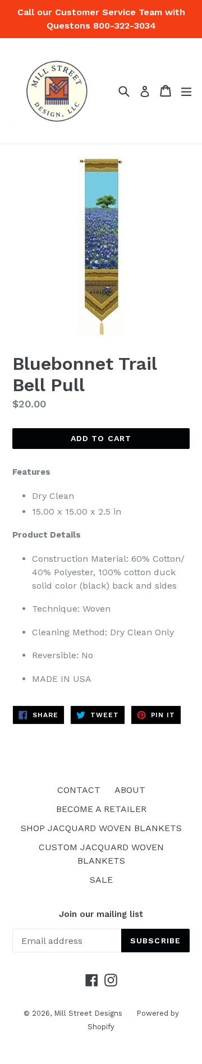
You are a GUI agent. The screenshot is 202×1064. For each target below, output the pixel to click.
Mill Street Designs (88, 1013)
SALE (101, 879)
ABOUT (129, 790)
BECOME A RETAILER (101, 809)
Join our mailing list (101, 914)
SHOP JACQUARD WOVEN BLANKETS (101, 828)
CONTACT (78, 790)
